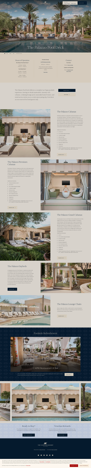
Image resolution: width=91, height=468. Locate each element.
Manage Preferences (84, 465)
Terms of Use (28, 465)
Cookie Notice (48, 461)
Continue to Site (74, 465)
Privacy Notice (42, 461)
